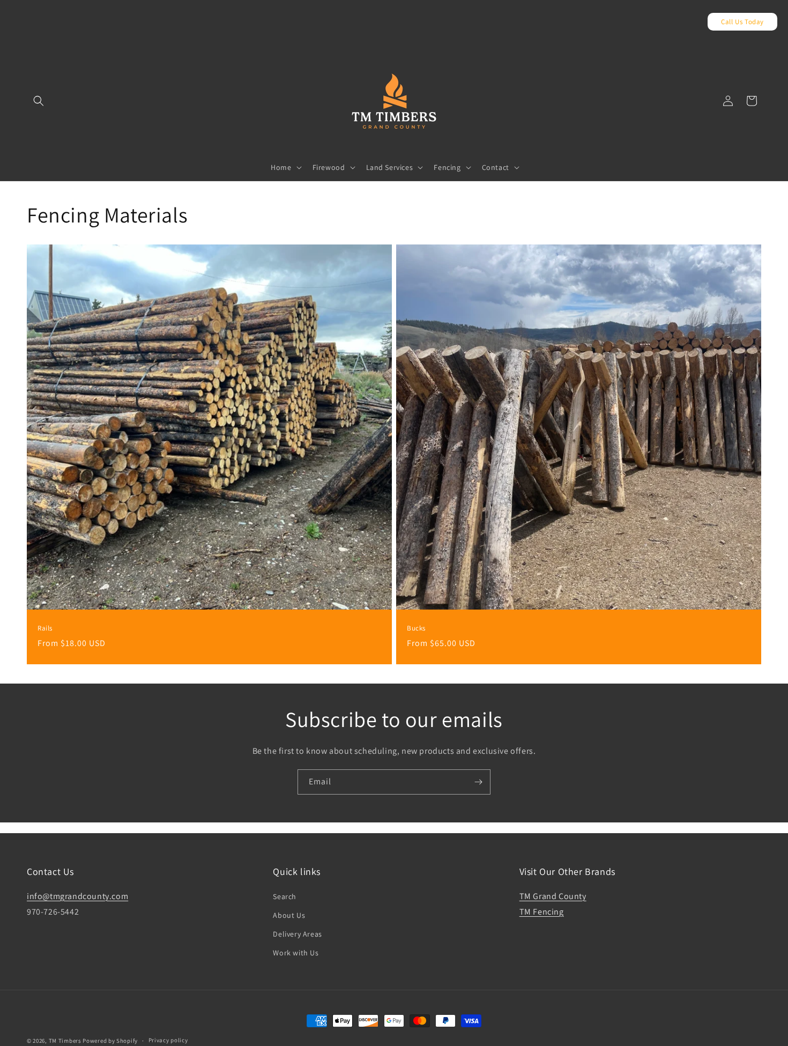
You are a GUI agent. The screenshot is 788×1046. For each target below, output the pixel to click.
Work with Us (295, 953)
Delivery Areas (297, 934)
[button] (38, 101)
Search (284, 896)
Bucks (416, 628)
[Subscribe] (478, 782)
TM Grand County (552, 896)
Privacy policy (168, 1040)
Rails (45, 628)
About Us (289, 915)
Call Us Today (742, 21)
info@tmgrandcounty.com (77, 896)
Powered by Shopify (110, 1040)
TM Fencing (541, 911)
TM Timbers (65, 1040)
